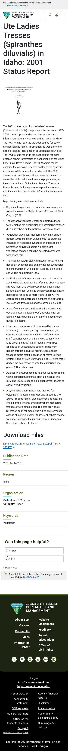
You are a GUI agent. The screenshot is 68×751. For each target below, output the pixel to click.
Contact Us (22, 631)
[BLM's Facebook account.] (30, 659)
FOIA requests (20, 708)
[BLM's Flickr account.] (45, 659)
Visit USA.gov (39, 746)
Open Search (50, 15)
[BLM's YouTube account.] (22, 659)
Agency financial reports (48, 695)
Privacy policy (46, 708)
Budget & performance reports (15, 730)
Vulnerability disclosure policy (48, 715)
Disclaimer (44, 703)
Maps (26, 637)
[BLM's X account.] (14, 659)
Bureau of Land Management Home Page (25, 15)
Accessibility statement (20, 701)
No (13, 558)
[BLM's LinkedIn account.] (53, 659)
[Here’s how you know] (34, 4)
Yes (13, 550)
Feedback (44, 629)
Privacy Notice (10, 567)
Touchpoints (30, 577)
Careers (24, 625)
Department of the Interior (33, 686)
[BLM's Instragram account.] (37, 659)
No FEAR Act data (17, 713)
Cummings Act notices (47, 725)
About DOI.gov (19, 693)
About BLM (22, 619)
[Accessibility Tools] (56, 15)
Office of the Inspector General (17, 721)
